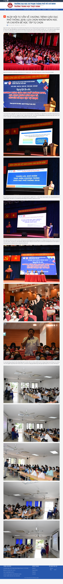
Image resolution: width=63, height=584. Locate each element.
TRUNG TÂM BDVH (55, 9)
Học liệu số (34, 573)
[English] (52, 0)
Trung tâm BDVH (35, 570)
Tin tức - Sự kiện (19, 9)
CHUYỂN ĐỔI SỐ (49, 9)
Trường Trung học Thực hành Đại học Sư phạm (14, 573)
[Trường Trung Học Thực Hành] (31, 5)
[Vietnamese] (51, 0)
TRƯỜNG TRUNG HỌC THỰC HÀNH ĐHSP (13, 575)
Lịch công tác (38, 9)
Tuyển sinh (33, 9)
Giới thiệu (8, 9)
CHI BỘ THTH (44, 9)
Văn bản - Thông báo (27, 9)
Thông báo (34, 572)
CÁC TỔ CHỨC (14, 9)
